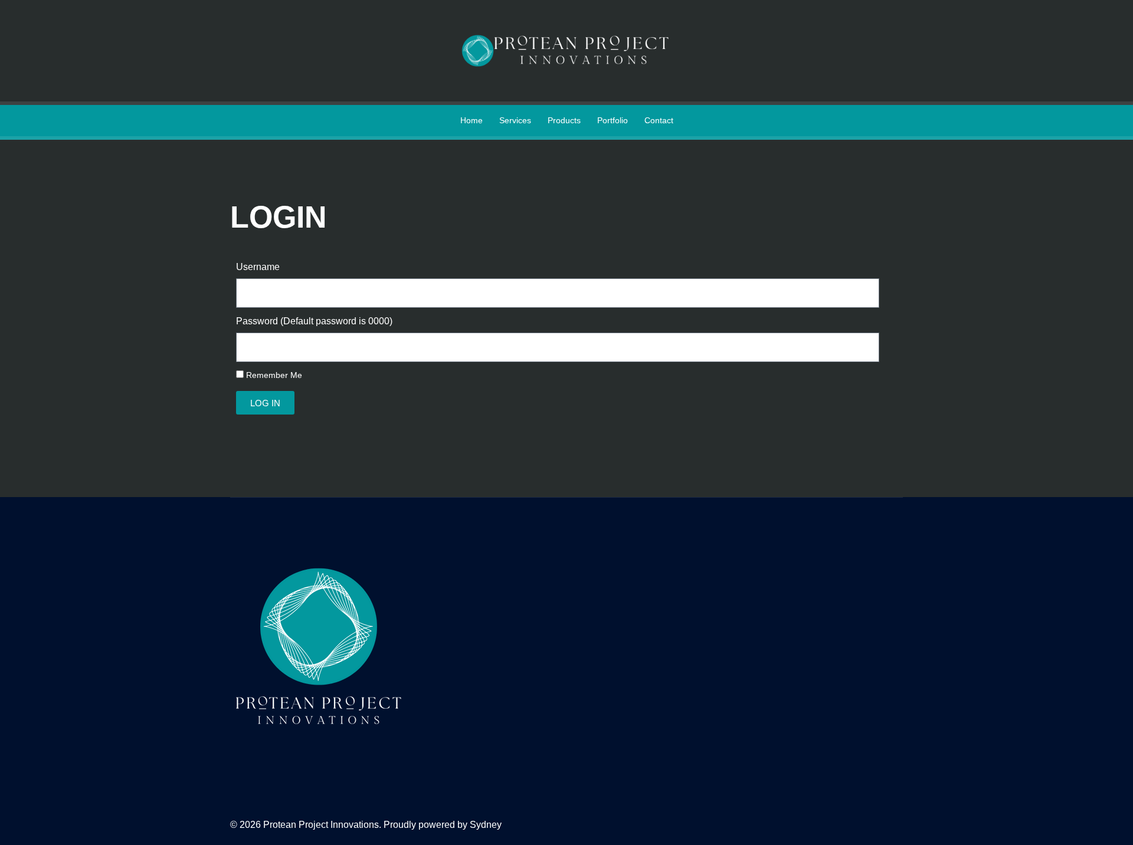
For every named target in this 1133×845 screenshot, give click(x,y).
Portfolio (612, 120)
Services (515, 120)
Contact (658, 120)
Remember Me (273, 375)
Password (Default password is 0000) (314, 321)
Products (564, 120)
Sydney (486, 825)
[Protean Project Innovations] (566, 50)
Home (471, 120)
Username (258, 267)
